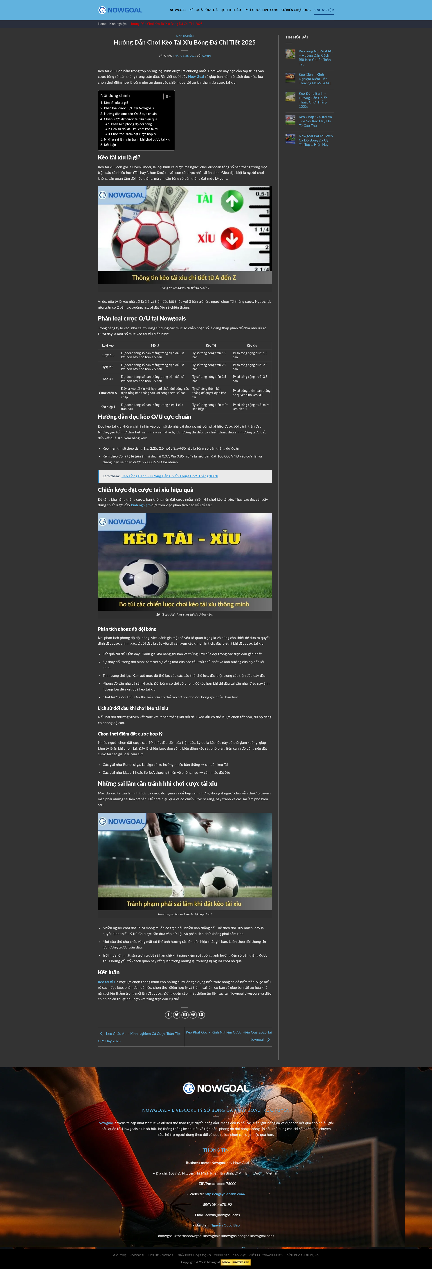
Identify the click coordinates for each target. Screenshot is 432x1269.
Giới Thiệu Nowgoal (129, 1255)
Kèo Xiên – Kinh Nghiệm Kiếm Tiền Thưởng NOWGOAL (315, 79)
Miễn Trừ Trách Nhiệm (266, 1255)
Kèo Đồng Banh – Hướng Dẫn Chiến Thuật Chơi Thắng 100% (313, 100)
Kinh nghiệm (324, 10)
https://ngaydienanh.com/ (225, 1194)
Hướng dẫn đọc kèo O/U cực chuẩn (131, 114)
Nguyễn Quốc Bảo (225, 1225)
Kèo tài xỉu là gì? (116, 103)
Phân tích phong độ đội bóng (131, 124)
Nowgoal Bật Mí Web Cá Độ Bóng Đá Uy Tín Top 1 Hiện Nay (316, 140)
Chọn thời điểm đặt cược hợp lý (133, 134)
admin (206, 56)
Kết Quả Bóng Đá (203, 10)
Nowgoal (178, 10)
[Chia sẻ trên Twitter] (176, 1015)
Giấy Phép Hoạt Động (194, 1255)
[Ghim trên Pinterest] (193, 1015)
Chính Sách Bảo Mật (230, 1255)
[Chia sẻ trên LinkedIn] (201, 1015)
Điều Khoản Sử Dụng (302, 1255)
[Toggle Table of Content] (165, 96)
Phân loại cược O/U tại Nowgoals (129, 108)
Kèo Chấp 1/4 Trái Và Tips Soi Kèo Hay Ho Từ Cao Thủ (315, 121)
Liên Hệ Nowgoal (161, 1255)
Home (102, 24)
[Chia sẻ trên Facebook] (168, 1015)
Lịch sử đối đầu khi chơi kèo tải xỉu (135, 129)
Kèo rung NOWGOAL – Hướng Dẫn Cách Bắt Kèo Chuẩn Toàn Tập (316, 58)
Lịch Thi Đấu (231, 10)
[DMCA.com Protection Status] (235, 1262)
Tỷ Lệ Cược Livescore (261, 10)
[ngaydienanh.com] (120, 10)
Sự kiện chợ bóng (295, 10)
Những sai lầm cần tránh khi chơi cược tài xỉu (137, 139)
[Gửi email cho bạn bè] (185, 1015)
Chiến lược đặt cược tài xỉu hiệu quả (130, 119)
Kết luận (110, 145)
